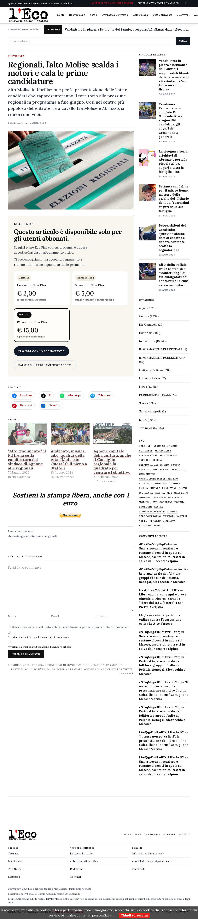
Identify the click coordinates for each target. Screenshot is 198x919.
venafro (155, 521)
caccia (175, 465)
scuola (172, 511)
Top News (169, 834)
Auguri (143, 308)
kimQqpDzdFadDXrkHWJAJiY (161, 732)
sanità (158, 507)
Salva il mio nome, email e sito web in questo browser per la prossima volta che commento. (71, 627)
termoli (169, 516)
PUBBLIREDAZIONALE (155, 395)
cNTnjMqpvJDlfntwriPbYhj (159, 632)
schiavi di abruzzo (152, 511)
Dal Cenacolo (148, 324)
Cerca (183, 40)
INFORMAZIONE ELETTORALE (161, 349)
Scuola (143, 403)
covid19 (174, 483)
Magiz (143, 615)
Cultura (144, 316)
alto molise (37, 536)
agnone (24, 536)
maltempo (181, 493)
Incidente (146, 493)
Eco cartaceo (162, 15)
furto (182, 488)
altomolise (163, 451)
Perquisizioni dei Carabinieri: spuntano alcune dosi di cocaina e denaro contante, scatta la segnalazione (172, 237)
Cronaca (13, 853)
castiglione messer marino (158, 479)
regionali (51, 536)
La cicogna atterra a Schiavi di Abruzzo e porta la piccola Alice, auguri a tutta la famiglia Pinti (173, 161)
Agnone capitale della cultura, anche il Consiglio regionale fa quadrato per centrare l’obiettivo (112, 462)
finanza (155, 488)
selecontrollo (150, 516)
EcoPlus (184, 834)
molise (144, 502)
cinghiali (160, 483)
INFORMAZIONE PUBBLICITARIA (162, 357)
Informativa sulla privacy (148, 853)
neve (154, 502)
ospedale (165, 502)
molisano (175, 497)
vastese (182, 516)
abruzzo (159, 446)
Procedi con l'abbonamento (41, 351)
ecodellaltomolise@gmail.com (151, 861)
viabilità (169, 521)
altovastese (168, 455)
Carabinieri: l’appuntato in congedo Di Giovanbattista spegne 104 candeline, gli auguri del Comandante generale (170, 120)
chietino (145, 483)
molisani (160, 497)
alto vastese (148, 455)
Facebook (138, 869)
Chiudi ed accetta (134, 915)
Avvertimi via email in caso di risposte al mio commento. (39, 636)
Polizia (179, 502)
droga (143, 488)
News (93, 15)
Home (60, 15)
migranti (145, 497)
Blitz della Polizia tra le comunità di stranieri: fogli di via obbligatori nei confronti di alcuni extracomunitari (173, 275)
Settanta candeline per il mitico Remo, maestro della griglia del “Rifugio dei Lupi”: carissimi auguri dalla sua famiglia (174, 198)
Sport (143, 420)
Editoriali (14, 876)
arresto (145, 460)
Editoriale (140, 15)
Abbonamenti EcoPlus (84, 861)
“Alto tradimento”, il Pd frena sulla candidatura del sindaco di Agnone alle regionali (27, 459)
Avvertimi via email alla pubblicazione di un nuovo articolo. (40, 646)
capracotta (178, 469)
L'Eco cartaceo (149, 378)
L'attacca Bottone (115, 15)
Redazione (76, 869)
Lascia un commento (21, 531)
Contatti (183, 15)
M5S (169, 493)
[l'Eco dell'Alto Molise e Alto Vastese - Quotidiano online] (28, 15)
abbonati (13, 536)
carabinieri (147, 474)
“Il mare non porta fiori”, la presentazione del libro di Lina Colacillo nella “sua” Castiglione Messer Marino (163, 690)
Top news (145, 428)
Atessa (157, 460)
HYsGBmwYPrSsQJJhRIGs (159, 590)
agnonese (146, 451)
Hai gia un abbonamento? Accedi (45, 365)
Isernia (160, 493)
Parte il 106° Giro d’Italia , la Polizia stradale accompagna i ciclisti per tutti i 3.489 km (72, 671)
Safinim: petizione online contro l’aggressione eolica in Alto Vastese (160, 619)
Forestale (169, 488)
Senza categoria (150, 411)
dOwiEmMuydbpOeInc (156, 544)
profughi (145, 507)
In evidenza (77, 15)
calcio (144, 469)
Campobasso (159, 469)
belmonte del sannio (154, 465)
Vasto (143, 521)
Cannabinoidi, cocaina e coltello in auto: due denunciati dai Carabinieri (66, 664)
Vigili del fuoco (151, 525)
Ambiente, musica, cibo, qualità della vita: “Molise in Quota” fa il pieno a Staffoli (69, 459)
